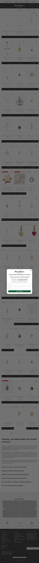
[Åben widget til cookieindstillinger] (2, 561)
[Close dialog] (31, 270)
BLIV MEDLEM (19, 291)
